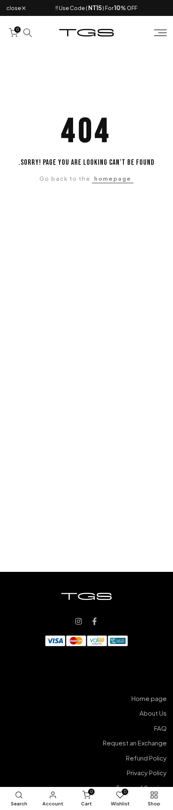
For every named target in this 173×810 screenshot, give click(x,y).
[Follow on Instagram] (78, 621)
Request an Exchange (135, 743)
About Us (153, 713)
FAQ (160, 728)
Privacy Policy (147, 772)
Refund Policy (146, 758)
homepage (112, 178)
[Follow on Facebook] (94, 621)
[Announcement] (96, 8)
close (14, 8)
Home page (149, 698)
